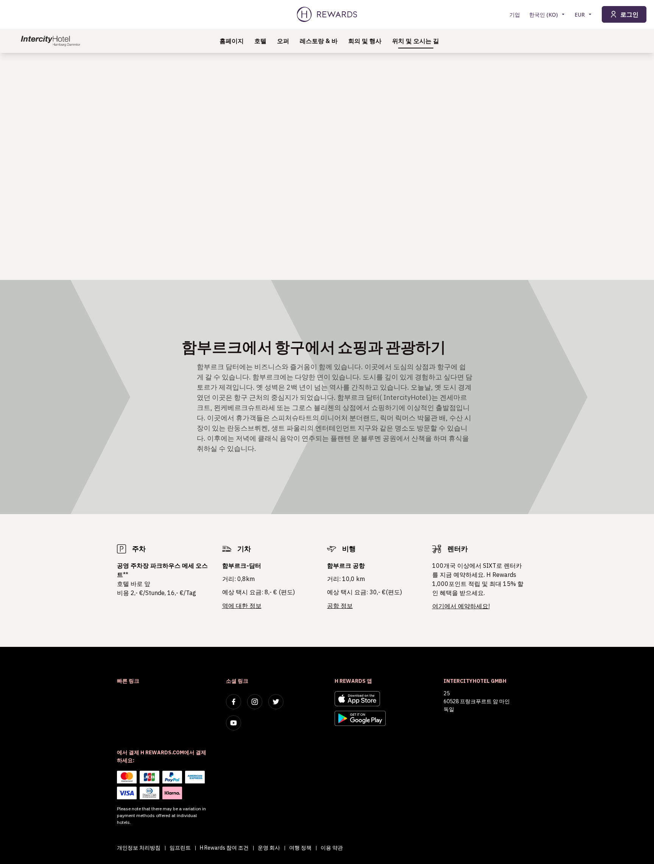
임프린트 (180, 847)
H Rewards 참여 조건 (224, 847)
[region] (327, 166)
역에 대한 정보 (242, 605)
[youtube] (233, 722)
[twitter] (275, 701)
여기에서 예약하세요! (461, 606)
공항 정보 (340, 605)
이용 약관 (332, 847)
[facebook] (233, 701)
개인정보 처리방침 (138, 847)
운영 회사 (269, 847)
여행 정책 (300, 847)
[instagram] (254, 701)
